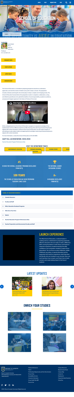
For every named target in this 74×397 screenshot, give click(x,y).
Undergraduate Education (15, 149)
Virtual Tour (60, 380)
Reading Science (53, 149)
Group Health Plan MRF (33, 380)
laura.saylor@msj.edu (5, 52)
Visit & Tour (8, 67)
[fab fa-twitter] (5, 385)
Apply (39, 2)
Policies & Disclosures (33, 367)
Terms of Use (31, 382)
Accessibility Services (33, 376)
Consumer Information (33, 378)
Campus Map (61, 371)
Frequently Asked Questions (64, 378)
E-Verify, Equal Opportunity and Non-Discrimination (39, 371)
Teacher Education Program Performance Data (13, 142)
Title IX (29, 369)
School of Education (37, 24)
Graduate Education (35, 149)
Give (61, 2)
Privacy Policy (31, 374)
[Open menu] (70, 2)
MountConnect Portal (63, 369)
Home (6, 34)
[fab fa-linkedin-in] (13, 385)
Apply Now (8, 74)
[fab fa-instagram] (9, 385)
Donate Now (8, 81)
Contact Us (60, 374)
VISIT (45, 2)
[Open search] (66, 2)
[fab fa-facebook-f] (2, 385)
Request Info (53, 2)
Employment (61, 376)
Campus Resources (62, 367)
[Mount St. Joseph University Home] (6, 2)
